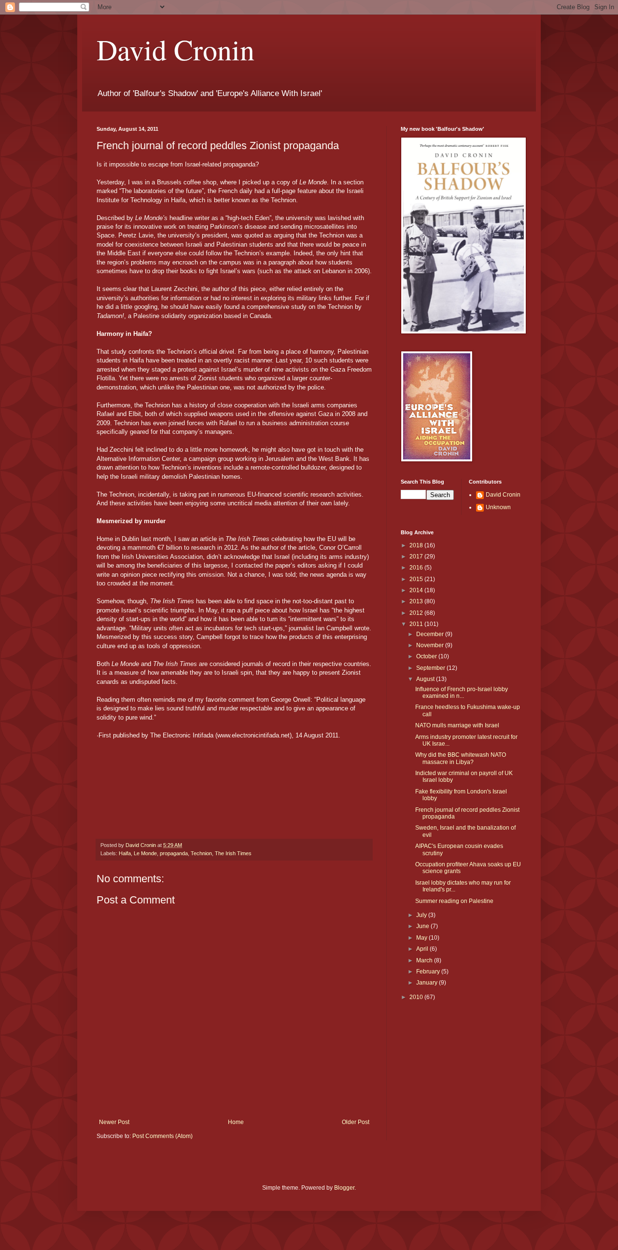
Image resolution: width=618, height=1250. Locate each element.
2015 (416, 579)
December (430, 634)
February (428, 971)
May (422, 937)
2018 (416, 545)
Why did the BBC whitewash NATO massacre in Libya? (460, 758)
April (423, 948)
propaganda (174, 853)
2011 (416, 624)
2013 (416, 601)
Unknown (498, 507)
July (422, 915)
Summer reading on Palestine (454, 901)
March (425, 960)
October (427, 656)
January (427, 982)
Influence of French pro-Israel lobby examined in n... (461, 692)
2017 (416, 556)
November (430, 645)
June (423, 926)
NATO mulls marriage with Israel (457, 725)
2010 (416, 997)
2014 (416, 590)
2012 (416, 613)
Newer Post (114, 1122)
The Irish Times (233, 853)
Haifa (125, 853)
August (426, 679)
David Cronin (175, 49)
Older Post (355, 1122)
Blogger (344, 1187)
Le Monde (145, 853)
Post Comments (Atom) (162, 1136)
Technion (201, 853)
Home (236, 1122)
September (431, 668)
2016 (416, 567)
